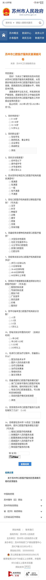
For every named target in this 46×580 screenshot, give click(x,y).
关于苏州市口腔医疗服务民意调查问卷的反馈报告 (22, 479)
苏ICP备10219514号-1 (22, 546)
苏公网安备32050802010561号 (24, 555)
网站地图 (16, 530)
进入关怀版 (7, 3)
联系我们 (29, 530)
